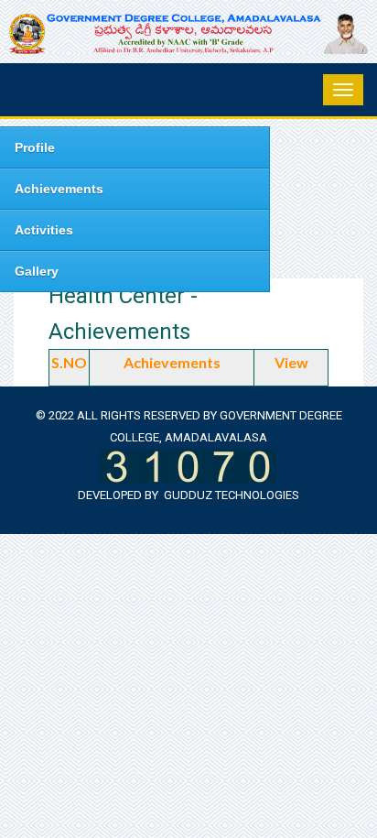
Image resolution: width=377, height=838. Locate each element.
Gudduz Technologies (231, 495)
